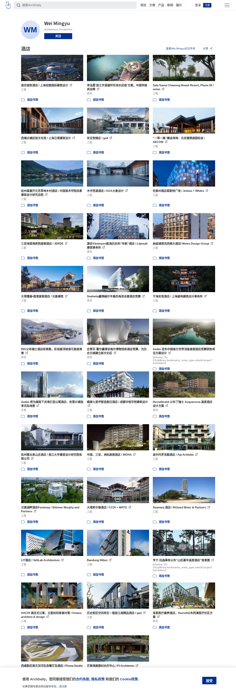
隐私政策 (98, 679)
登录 (198, 5)
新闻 (170, 5)
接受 (209, 681)
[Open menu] (227, 5)
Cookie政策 (129, 679)
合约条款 (82, 679)
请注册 (63, 686)
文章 (152, 5)
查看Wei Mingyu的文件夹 (180, 48)
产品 (161, 5)
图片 (179, 5)
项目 (143, 5)
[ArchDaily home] (8, 5)
